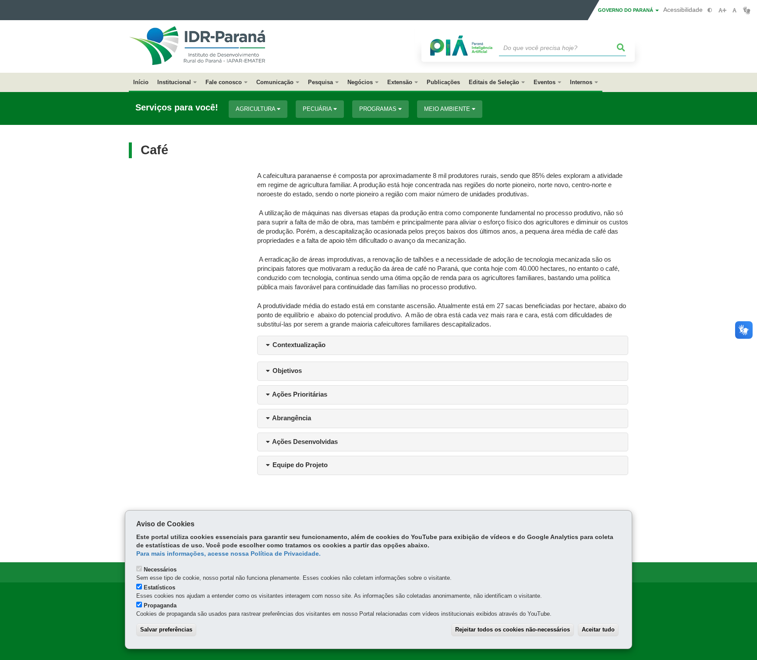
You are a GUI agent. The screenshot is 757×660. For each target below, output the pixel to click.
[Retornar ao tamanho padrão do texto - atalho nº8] (734, 10)
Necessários (160, 569)
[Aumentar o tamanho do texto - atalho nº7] (722, 10)
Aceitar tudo (598, 629)
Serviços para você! (176, 107)
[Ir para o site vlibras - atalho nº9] (747, 10)
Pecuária (318, 109)
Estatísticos (159, 587)
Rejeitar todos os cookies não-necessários (512, 629)
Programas (378, 109)
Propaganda (160, 605)
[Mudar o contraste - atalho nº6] (710, 10)
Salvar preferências (166, 629)
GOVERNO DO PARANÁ (626, 10)
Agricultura (256, 109)
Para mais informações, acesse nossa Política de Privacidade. (228, 553)
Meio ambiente (448, 109)
